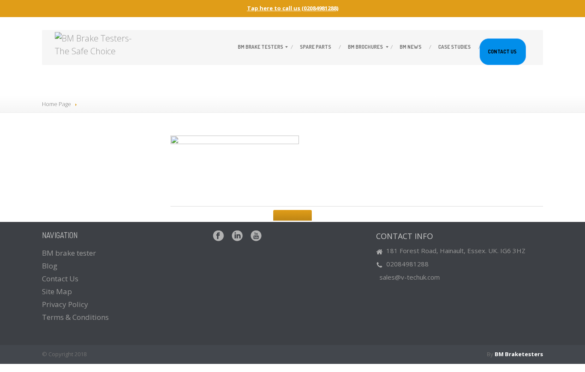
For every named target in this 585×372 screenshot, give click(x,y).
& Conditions (75, 317)
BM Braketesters (519, 354)
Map (57, 291)
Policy (65, 304)
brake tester (69, 253)
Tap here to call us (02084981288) (292, 8)
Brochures (365, 47)
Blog (49, 266)
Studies (454, 47)
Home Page (56, 104)
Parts (315, 47)
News (410, 47)
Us (502, 51)
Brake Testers (260, 47)
